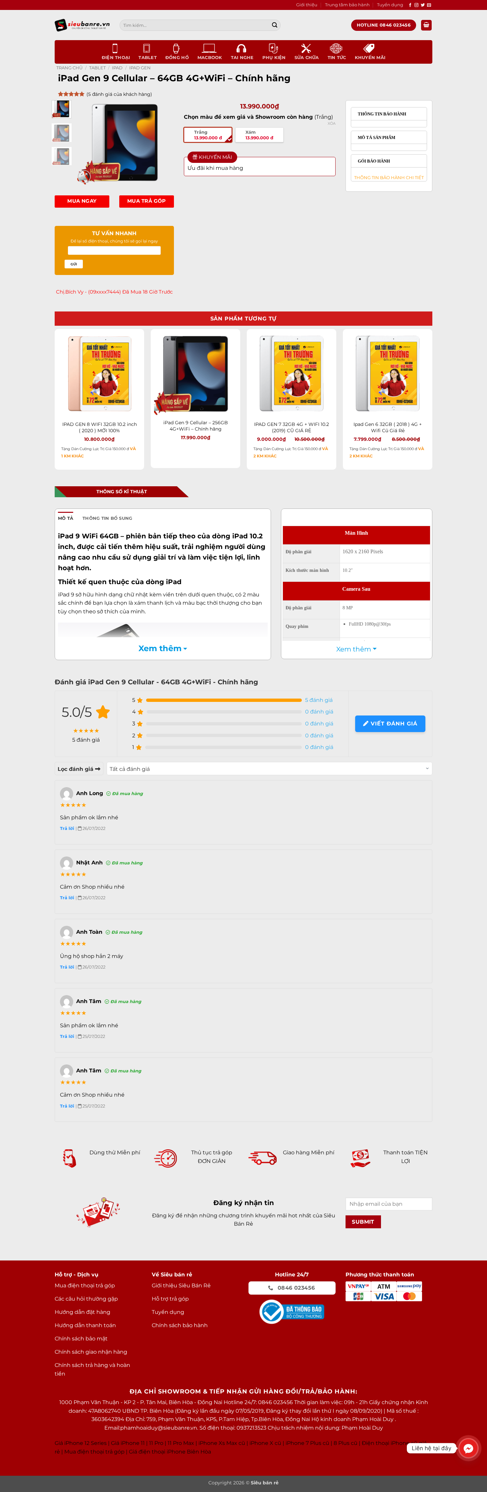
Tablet (147, 57)
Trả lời (68, 828)
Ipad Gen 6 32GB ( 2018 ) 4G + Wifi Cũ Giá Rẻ (387, 427)
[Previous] (86, 142)
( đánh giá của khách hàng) (119, 94)
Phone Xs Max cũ (222, 1443)
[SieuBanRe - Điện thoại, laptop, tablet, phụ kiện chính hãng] (82, 25)
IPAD (117, 67)
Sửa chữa (307, 57)
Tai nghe (242, 57)
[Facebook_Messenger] (468, 1448)
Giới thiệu (306, 4)
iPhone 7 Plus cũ (307, 1443)
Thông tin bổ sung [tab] (107, 518)
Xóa (332, 123)
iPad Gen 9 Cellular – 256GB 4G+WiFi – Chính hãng (195, 426)
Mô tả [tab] (65, 518)
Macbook (209, 57)
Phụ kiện (274, 57)
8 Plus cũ (345, 1443)
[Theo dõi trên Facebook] (410, 5)
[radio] (208, 135)
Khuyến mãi (370, 57)
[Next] (164, 142)
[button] (426, 25)
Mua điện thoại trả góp (94, 1452)
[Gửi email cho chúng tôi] (429, 5)
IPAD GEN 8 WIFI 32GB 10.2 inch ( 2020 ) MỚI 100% (99, 427)
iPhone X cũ (265, 1443)
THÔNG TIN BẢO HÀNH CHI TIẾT (387, 177)
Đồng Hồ (177, 57)
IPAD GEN (140, 67)
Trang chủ (69, 67)
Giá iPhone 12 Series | (82, 1443)
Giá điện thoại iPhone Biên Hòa (170, 1452)
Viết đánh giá (393, 723)
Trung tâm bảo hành (347, 4)
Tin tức (337, 57)
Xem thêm (160, 648)
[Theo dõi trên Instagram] (416, 5)
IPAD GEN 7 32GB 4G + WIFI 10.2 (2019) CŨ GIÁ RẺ (291, 427)
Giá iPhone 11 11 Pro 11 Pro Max (152, 1443)
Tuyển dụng (390, 4)
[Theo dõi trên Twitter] (423, 5)
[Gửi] (274, 25)
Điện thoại (116, 57)
